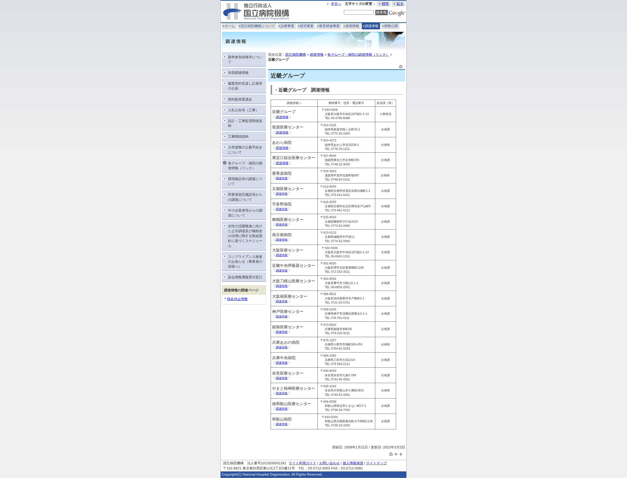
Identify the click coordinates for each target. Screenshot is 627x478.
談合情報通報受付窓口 (245, 277)
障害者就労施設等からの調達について (245, 197)
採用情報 (352, 26)
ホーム (230, 26)
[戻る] (396, 454)
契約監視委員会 (240, 99)
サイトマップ (376, 463)
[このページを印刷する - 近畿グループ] (400, 66)
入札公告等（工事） (243, 110)
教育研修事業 (329, 26)
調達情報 (371, 26)
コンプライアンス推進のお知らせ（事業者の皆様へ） (245, 261)
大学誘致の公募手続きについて (245, 149)
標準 (385, 4)
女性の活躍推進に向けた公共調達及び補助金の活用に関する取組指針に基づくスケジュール (245, 236)
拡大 (400, 4)
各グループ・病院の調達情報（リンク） (245, 165)
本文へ (336, 4)
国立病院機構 (295, 55)
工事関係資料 (238, 136)
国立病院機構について (258, 26)
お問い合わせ (329, 463)
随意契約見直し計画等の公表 (245, 85)
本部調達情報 (238, 73)
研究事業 (307, 26)
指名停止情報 (237, 299)
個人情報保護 (353, 463)
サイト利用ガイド (302, 463)
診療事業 (287, 26)
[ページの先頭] (400, 454)
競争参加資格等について (245, 59)
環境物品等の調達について (245, 181)
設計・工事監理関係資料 (245, 123)
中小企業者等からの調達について (245, 212)
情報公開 (391, 26)
